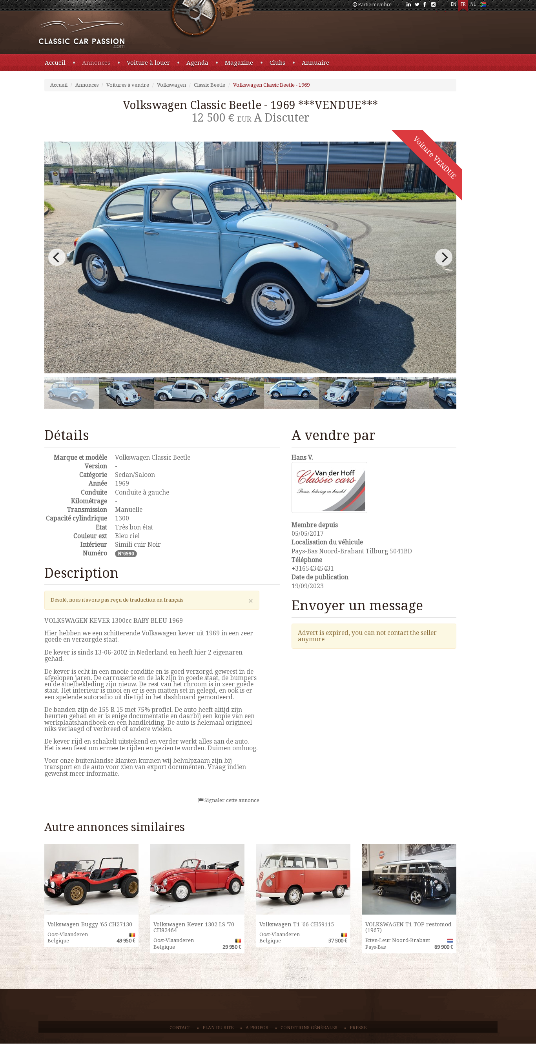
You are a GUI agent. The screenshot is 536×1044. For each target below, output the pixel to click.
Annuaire (315, 62)
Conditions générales (309, 1027)
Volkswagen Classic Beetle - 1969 (271, 85)
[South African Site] (483, 6)
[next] (443, 257)
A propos (257, 1027)
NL (473, 4)
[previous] (57, 257)
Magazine (239, 62)
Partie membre (375, 4)
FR (463, 4)
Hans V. (302, 457)
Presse (358, 1027)
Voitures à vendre (127, 85)
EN (453, 4)
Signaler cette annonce (231, 800)
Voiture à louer (148, 62)
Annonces (96, 62)
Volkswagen (171, 85)
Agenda (197, 62)
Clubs (277, 62)
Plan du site (217, 1027)
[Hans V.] (374, 487)
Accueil (55, 62)
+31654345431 (313, 568)
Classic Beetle (209, 85)
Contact (180, 1027)
